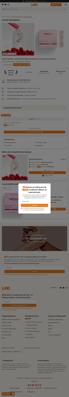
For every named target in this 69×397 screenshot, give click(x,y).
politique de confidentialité (38, 209)
